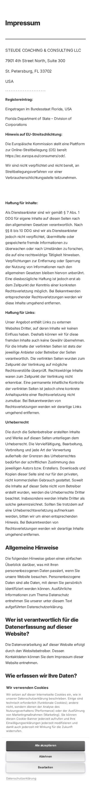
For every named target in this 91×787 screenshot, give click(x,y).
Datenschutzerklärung (21, 779)
